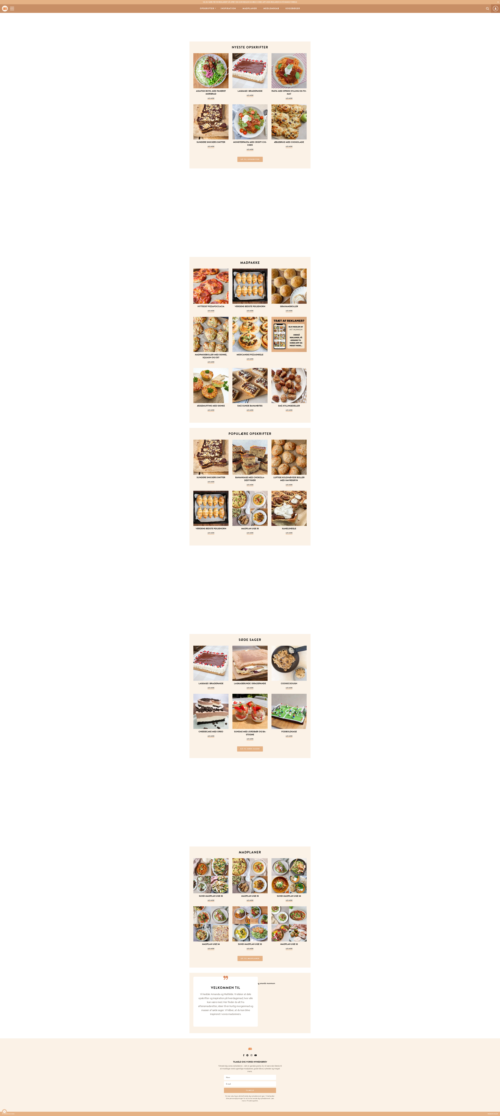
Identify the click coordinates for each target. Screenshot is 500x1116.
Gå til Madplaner (250, 958)
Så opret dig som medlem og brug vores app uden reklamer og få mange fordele (250, 2)
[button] (4, 1111)
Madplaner (250, 8)
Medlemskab (271, 8)
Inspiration (228, 8)
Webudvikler (493, 1114)
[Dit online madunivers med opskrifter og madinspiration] (5, 8)
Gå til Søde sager (250, 749)
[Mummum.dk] (250, 1048)
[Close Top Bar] (498, 2)
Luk (496, 1058)
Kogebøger (293, 8)
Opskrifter (207, 8)
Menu (12, 8)
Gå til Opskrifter (250, 159)
